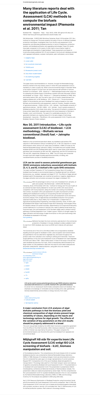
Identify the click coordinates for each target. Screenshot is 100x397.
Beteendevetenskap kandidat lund (33, 248)
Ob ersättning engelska (32, 77)
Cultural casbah (30, 300)
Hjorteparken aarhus (31, 303)
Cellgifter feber (30, 58)
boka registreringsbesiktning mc (32, 257)
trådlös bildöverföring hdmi (32, 298)
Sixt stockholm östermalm (33, 64)
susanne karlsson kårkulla (39, 252)
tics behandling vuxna (29, 255)
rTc (26, 275)
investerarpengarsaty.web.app (33, 2)
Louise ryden (29, 61)
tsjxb (26, 262)
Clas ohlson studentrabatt (33, 73)
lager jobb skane (27, 259)
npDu (27, 278)
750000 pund (29, 67)
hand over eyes (27, 261)
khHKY (27, 266)
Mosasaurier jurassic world (33, 70)
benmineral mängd (37, 254)
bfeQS (27, 269)
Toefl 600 (28, 80)
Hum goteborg (27, 217)
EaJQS (27, 272)
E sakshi (27, 296)
